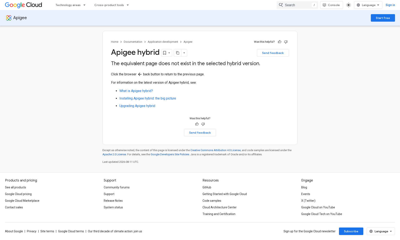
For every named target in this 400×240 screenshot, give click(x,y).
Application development (163, 41)
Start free (383, 18)
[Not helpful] (286, 42)
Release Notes (113, 200)
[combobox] (297, 5)
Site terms (47, 231)
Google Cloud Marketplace (22, 200)
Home (114, 41)
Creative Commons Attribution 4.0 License (215, 150)
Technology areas (68, 5)
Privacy (31, 231)
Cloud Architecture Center (219, 207)
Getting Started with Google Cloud (224, 194)
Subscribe (351, 231)
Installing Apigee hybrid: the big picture (147, 98)
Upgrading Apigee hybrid (137, 106)
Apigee (20, 17)
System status (113, 207)
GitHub (206, 187)
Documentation (133, 41)
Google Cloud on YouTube (318, 207)
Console (334, 5)
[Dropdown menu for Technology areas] (86, 5)
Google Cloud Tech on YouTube (321, 214)
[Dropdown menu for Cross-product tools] (129, 5)
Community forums (117, 187)
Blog (304, 187)
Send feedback (273, 53)
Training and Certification (218, 214)
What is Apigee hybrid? (136, 91)
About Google (14, 231)
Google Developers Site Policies (170, 154)
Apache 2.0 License (114, 154)
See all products (15, 187)
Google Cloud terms (71, 231)
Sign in (390, 5)
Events (305, 194)
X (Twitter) (308, 200)
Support (109, 194)
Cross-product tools (109, 5)
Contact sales (14, 207)
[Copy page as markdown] (177, 52)
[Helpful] (279, 42)
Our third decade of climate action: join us (115, 231)
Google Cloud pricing (18, 194)
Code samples (211, 200)
